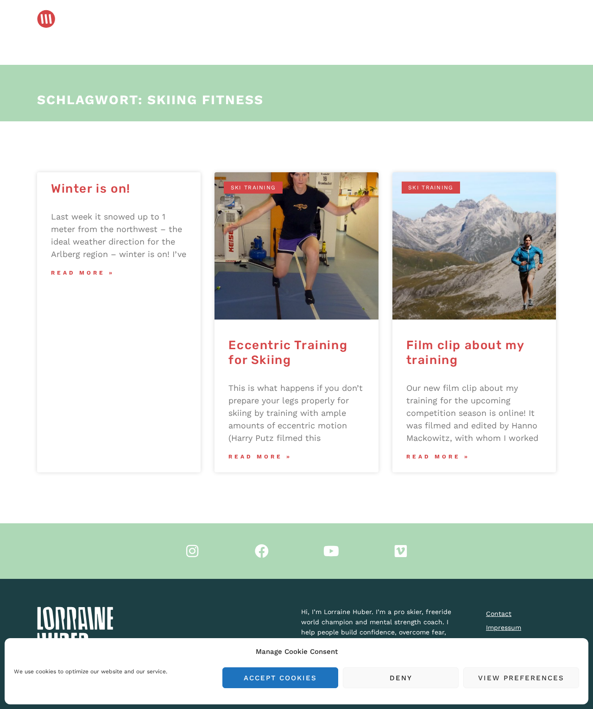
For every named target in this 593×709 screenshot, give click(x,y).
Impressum (503, 627)
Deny (401, 678)
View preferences (521, 678)
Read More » (82, 273)
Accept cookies (280, 678)
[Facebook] (262, 551)
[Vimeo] (401, 551)
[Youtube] (331, 551)
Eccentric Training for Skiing (287, 352)
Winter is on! (91, 189)
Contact (498, 613)
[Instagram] (192, 551)
